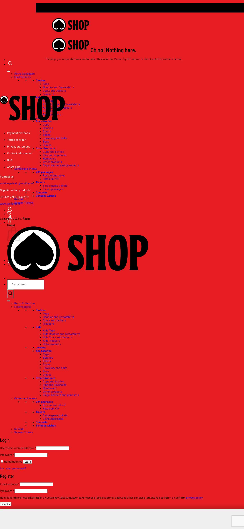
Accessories (44, 350)
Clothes (41, 80)
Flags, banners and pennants (61, 165)
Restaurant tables (54, 175)
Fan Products (22, 77)
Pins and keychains (54, 155)
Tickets (40, 182)
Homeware (49, 158)
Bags (46, 141)
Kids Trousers (51, 340)
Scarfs (47, 131)
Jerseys (41, 347)
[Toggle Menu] (8, 71)
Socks (46, 134)
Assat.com (13, 166)
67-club (19, 428)
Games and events (25, 168)
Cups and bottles (53, 151)
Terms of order (16, 139)
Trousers (48, 323)
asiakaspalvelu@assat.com (17, 183)
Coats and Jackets (54, 320)
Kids (38, 327)
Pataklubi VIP (51, 178)
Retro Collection (24, 73)
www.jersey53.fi (10, 203)
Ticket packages (53, 189)
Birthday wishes (46, 195)
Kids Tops (49, 330)
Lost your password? (13, 468)
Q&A (10, 160)
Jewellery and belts (55, 138)
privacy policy (194, 497)
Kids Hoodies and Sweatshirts (61, 333)
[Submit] (10, 294)
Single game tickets (55, 185)
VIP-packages (44, 172)
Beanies (48, 127)
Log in (27, 461)
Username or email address (18, 448)
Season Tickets (23, 202)
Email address (9, 484)
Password (7, 454)
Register (5, 504)
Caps (46, 354)
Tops (46, 83)
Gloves (47, 144)
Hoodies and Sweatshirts (58, 87)
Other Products (45, 148)
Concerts (42, 192)
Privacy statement (18, 146)
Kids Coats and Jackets (57, 337)
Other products (52, 161)
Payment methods (18, 132)
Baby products (52, 344)
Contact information (19, 153)
